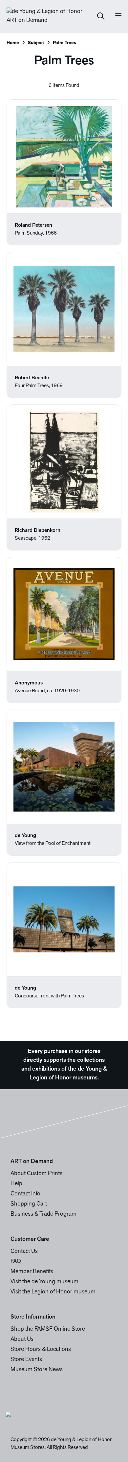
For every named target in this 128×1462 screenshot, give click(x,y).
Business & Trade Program (43, 1214)
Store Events (26, 1360)
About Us (22, 1339)
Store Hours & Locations (41, 1350)
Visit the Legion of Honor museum (53, 1292)
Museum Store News (37, 1370)
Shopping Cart (29, 1204)
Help (16, 1184)
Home (13, 43)
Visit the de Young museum (44, 1282)
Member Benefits (32, 1272)
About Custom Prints (36, 1174)
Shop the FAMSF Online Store (48, 1329)
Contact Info (25, 1194)
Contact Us (24, 1252)
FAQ (16, 1262)
